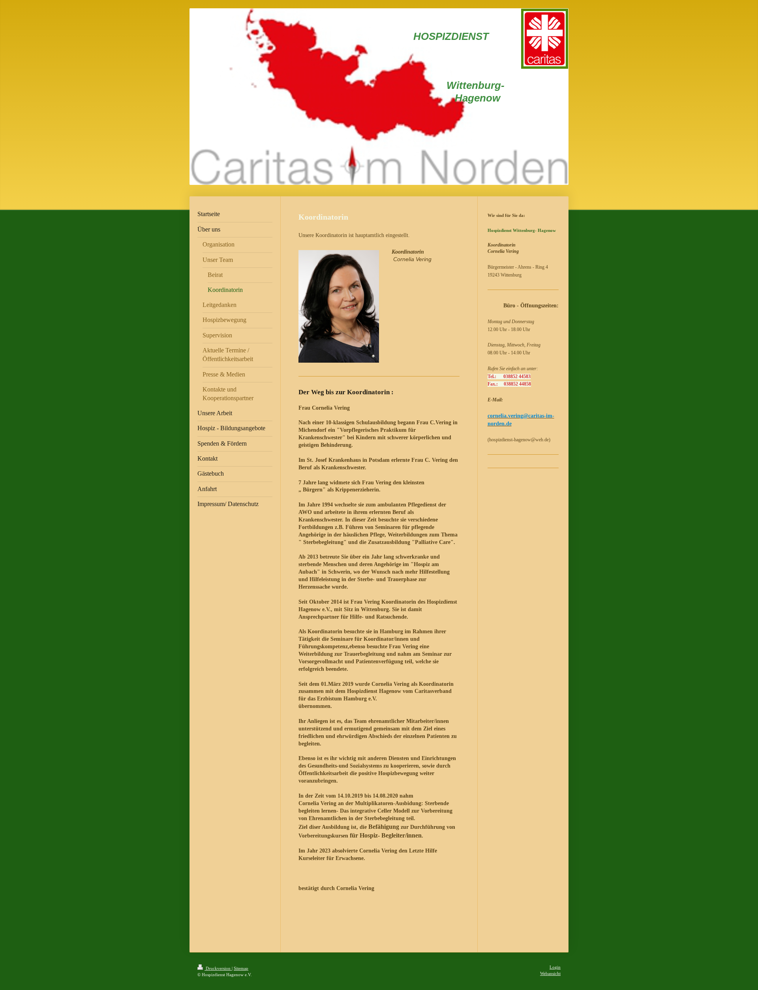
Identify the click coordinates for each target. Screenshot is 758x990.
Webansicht (550, 973)
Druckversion (218, 968)
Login (555, 967)
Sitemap (241, 968)
